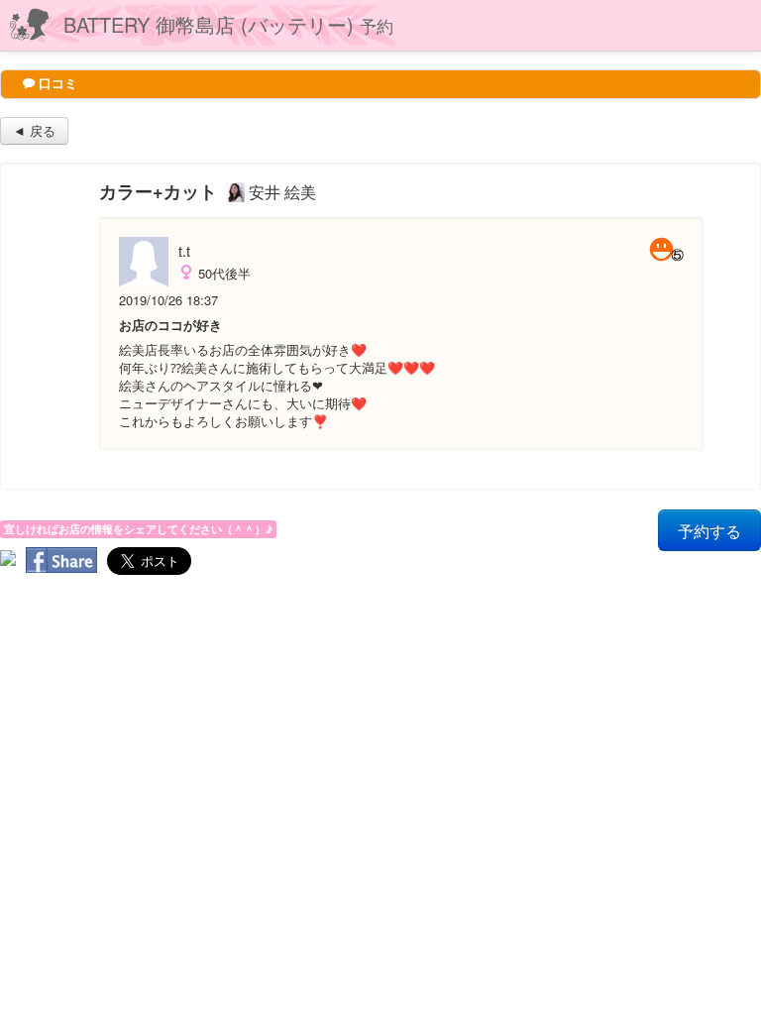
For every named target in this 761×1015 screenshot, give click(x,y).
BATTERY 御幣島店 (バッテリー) (228, 24)
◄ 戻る (34, 130)
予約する (709, 530)
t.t (184, 251)
